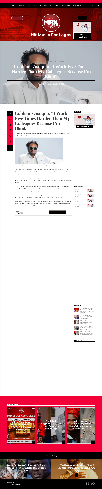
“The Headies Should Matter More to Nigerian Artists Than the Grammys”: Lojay (76, 468)
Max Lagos (16, 18)
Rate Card (37, 5)
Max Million (66, 5)
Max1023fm (10, 441)
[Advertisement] (84, 159)
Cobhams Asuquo (41, 133)
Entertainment (49, 61)
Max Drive (77, 200)
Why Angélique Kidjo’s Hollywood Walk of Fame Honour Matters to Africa (86, 333)
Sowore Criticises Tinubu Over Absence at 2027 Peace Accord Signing (87, 317)
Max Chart (47, 5)
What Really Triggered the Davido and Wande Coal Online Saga (86, 322)
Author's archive (58, 212)
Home (12, 5)
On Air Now (83, 18)
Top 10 (4, 1)
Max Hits (77, 190)
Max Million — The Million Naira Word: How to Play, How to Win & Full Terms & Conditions (87, 310)
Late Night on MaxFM (80, 205)
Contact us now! (13, 1)
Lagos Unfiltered (79, 195)
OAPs (56, 5)
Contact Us (77, 5)
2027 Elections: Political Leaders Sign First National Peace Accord (86, 328)
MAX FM (49, 84)
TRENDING (61, 61)
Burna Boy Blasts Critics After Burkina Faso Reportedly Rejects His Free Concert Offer (25, 468)
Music (56, 61)
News (29, 5)
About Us (21, 5)
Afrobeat (40, 61)
